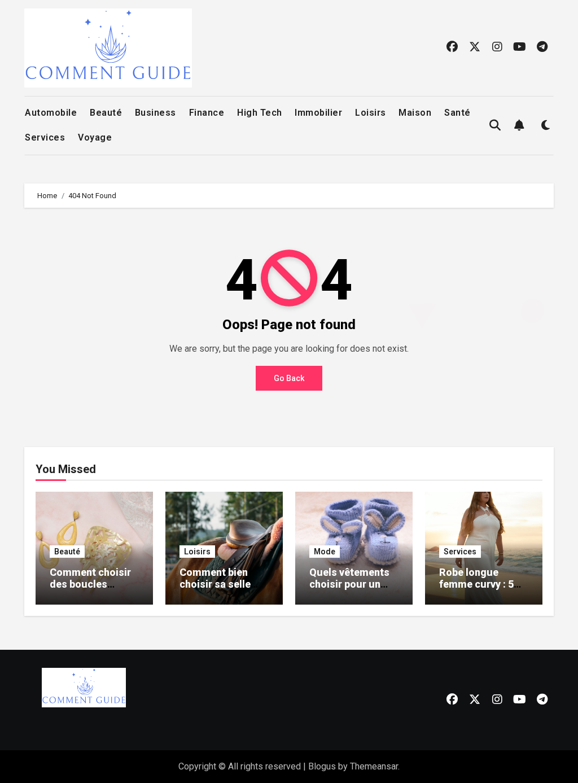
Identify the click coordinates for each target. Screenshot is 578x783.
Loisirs (370, 112)
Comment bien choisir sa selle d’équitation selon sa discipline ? (222, 590)
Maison (415, 112)
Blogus (322, 766)
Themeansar (374, 766)
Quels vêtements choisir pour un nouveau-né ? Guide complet (349, 590)
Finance (207, 112)
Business (155, 112)
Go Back (289, 378)
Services (45, 137)
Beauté (106, 112)
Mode (324, 551)
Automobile (51, 112)
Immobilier (318, 112)
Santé (457, 112)
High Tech (259, 112)
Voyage (95, 137)
